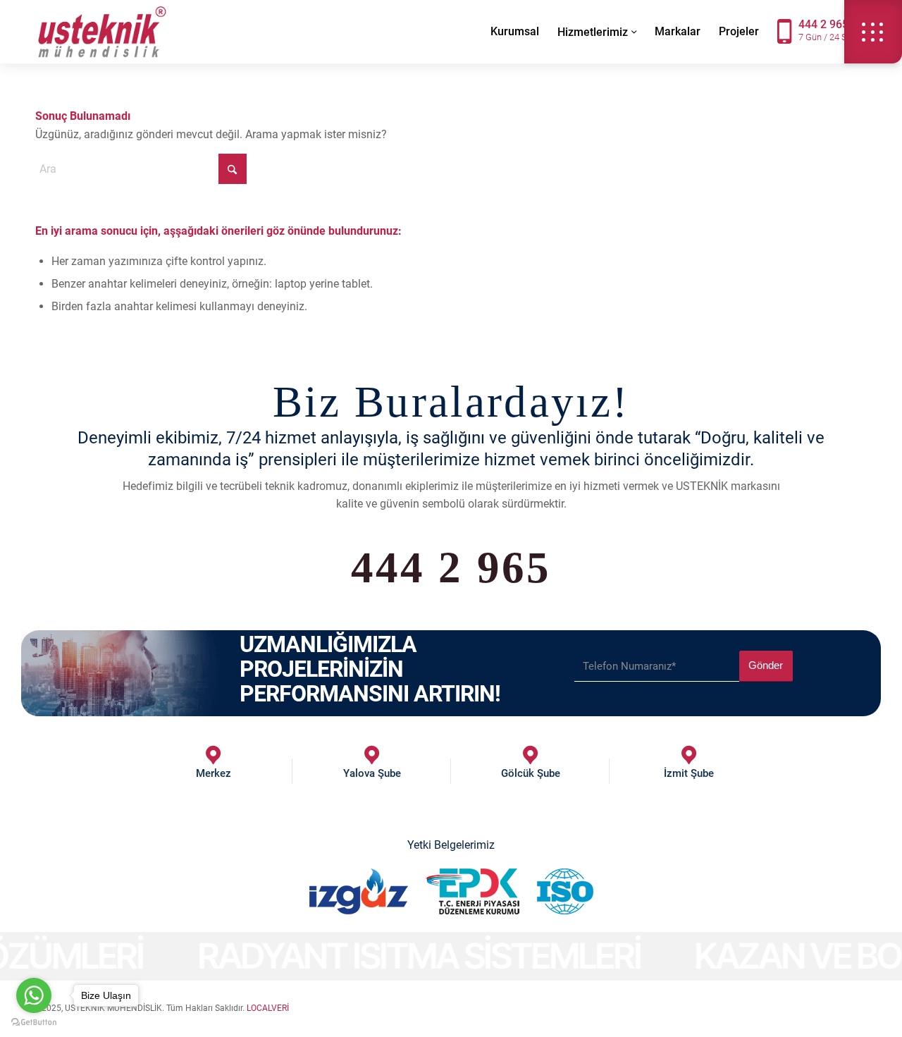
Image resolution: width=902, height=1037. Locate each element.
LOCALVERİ (268, 1008)
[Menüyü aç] (873, 31)
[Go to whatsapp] (33, 995)
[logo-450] (102, 31)
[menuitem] (514, 31)
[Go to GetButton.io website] (33, 1022)
